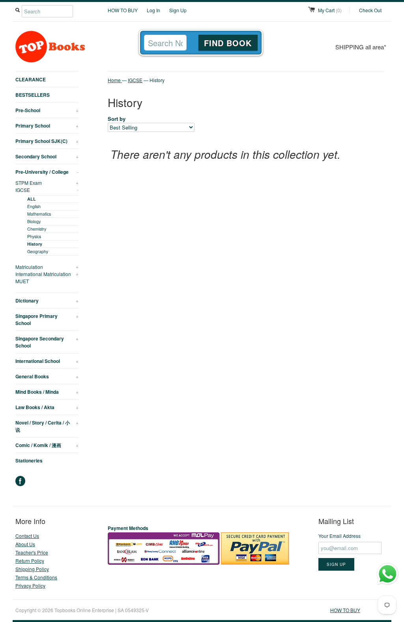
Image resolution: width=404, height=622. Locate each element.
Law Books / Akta (47, 407)
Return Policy (29, 560)
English (34, 206)
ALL (31, 199)
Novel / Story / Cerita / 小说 (47, 426)
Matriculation (47, 266)
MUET (22, 281)
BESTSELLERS (32, 94)
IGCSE (47, 189)
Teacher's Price (31, 552)
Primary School (47, 125)
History (34, 244)
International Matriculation (47, 274)
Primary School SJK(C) (47, 141)
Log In (153, 10)
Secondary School (47, 156)
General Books (47, 376)
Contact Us (27, 535)
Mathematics (39, 214)
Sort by (116, 118)
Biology (34, 221)
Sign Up (178, 10)
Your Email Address (339, 535)
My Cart (330, 10)
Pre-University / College (47, 171)
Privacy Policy (30, 585)
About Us (25, 544)
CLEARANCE (30, 79)
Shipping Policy (32, 569)
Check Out (370, 10)
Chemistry (36, 229)
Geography (37, 251)
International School (47, 361)
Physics (34, 236)
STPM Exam (47, 182)
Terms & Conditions (36, 577)
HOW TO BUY (123, 10)
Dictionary (47, 300)
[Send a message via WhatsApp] (387, 574)
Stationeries (29, 460)
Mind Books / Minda (47, 391)
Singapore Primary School (47, 319)
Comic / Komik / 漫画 (47, 445)
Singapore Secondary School (47, 342)
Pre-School (47, 110)
